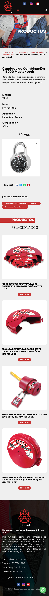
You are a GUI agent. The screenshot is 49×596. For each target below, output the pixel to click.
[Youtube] (37, 3)
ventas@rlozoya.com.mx (14, 559)
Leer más (24, 294)
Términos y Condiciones (14, 567)
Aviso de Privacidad (12, 571)
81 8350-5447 (18, 563)
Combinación (7, 54)
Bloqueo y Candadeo (26, 52)
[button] (18, 10)
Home (4, 52)
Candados (41, 52)
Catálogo (12, 52)
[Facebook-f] (24, 3)
